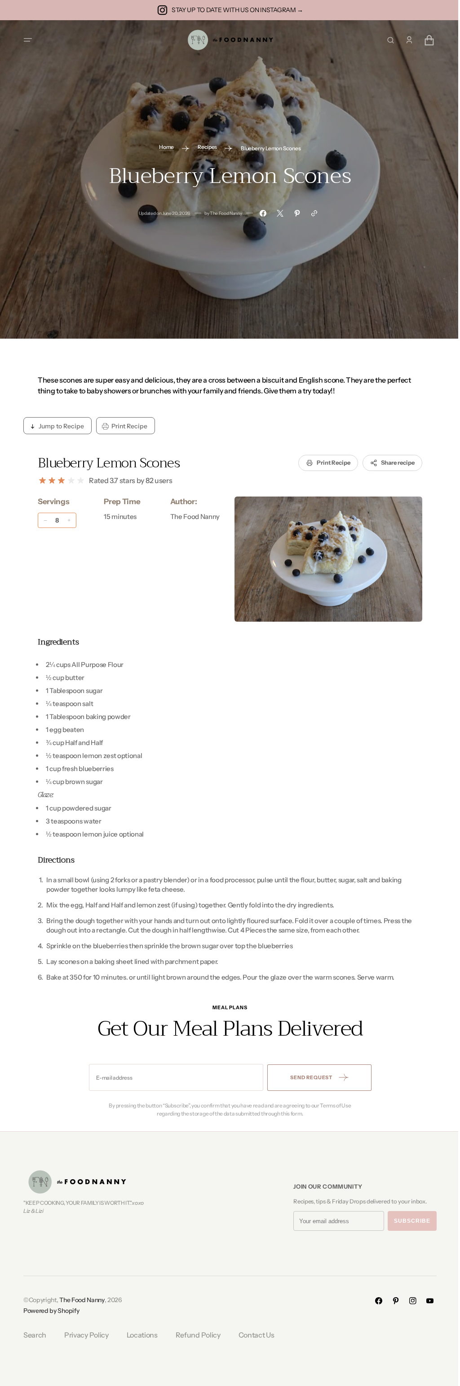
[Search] (387, 40)
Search (31, 1334)
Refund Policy (194, 1334)
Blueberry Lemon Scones (106, 463)
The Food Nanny (79, 1300)
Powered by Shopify (48, 1311)
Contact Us (253, 1334)
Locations (138, 1334)
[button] (25, 40)
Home (163, 147)
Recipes (204, 147)
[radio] (39, 480)
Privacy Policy (83, 1334)
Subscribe (409, 1221)
